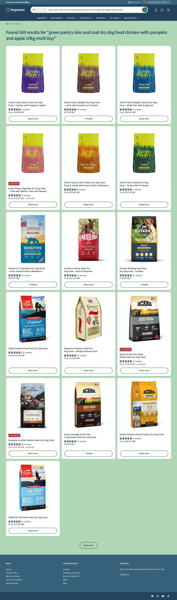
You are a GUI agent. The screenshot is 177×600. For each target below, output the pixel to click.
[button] (168, 10)
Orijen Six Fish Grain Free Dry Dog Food (27, 517)
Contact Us (124, 574)
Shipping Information (72, 573)
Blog (65, 583)
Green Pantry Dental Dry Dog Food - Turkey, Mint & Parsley (134, 184)
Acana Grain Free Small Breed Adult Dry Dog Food (132, 355)
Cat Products (85, 18)
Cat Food (71, 18)
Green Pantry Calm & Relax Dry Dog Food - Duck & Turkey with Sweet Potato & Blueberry (86, 184)
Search (17, 24)
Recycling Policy (13, 576)
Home (10, 24)
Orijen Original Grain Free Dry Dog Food (28, 348)
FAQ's (65, 580)
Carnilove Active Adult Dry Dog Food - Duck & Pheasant (78, 270)
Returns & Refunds (71, 576)
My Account (135, 2)
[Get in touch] (162, 10)
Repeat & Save (12, 583)
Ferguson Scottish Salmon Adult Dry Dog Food (31, 440)
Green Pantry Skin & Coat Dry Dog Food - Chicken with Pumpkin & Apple (27, 104)
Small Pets (100, 18)
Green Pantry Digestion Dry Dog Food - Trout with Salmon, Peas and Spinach (27, 190)
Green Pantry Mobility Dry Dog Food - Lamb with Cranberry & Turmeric (82, 104)
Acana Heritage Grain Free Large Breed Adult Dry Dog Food (80, 436)
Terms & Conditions (14, 580)
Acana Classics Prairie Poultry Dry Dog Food (142, 434)
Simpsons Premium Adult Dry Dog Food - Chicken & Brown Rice (80, 350)
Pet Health (114, 18)
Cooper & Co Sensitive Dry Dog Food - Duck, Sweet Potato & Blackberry (26, 270)
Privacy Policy (12, 573)
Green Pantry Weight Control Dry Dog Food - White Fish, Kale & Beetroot (138, 104)
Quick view (33, 119)
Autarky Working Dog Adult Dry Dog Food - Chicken (133, 270)
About (8, 569)
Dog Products (56, 18)
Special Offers (130, 18)
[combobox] (98, 10)
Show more (89, 545)
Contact (66, 569)
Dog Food (41, 18)
